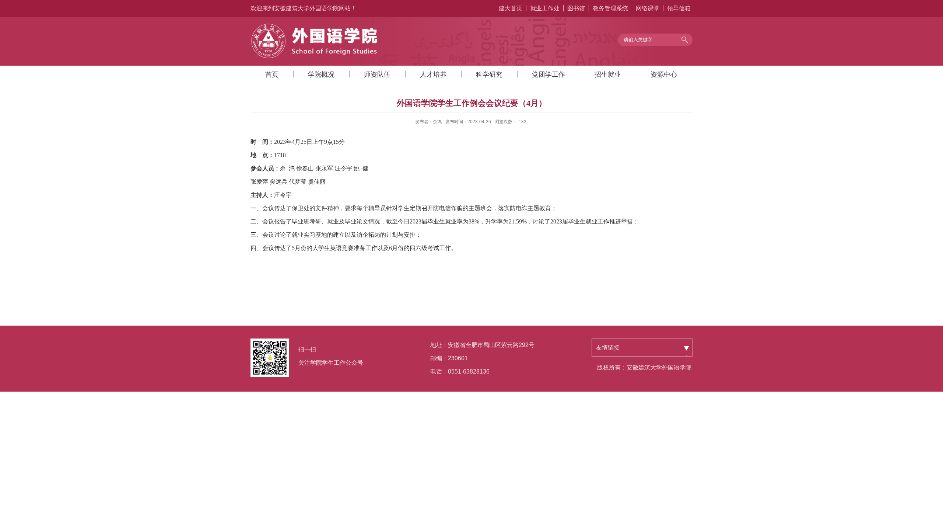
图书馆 (576, 8)
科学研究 (489, 74)
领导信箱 (679, 8)
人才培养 (433, 74)
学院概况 (321, 74)
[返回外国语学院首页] (314, 25)
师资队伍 (377, 74)
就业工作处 (545, 8)
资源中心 (664, 74)
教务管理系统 (610, 8)
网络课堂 (647, 8)
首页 (271, 74)
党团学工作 (548, 74)
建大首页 (510, 8)
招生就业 (608, 74)
